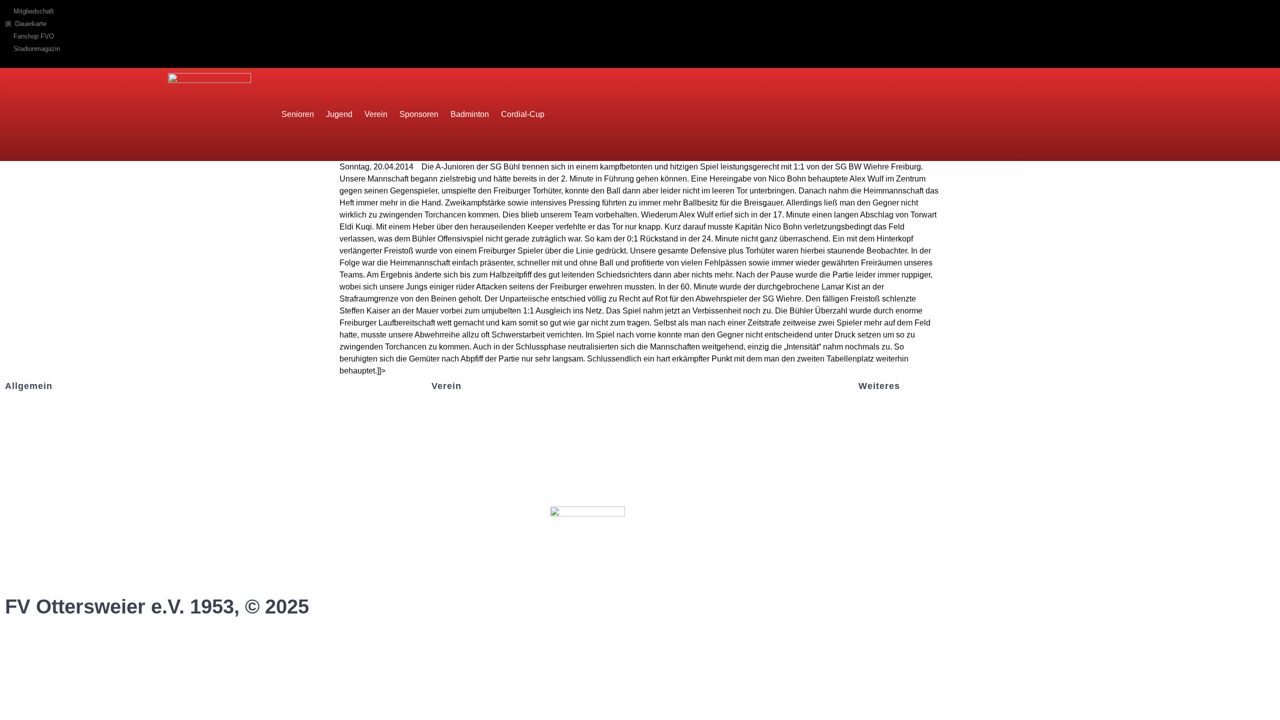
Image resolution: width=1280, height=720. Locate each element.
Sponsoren (419, 114)
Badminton (469, 114)
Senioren (298, 114)
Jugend (339, 114)
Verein (376, 114)
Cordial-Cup (522, 114)
